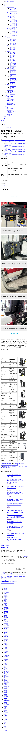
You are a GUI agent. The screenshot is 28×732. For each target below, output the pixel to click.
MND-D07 (12, 54)
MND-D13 (12, 40)
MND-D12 (12, 56)
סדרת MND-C (13, 15)
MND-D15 (12, 59)
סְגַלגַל (8, 45)
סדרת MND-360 (13, 13)
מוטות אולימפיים (10, 99)
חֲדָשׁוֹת (8, 107)
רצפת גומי (9, 102)
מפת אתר (3, 573)
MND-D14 (12, 58)
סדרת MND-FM (13, 25)
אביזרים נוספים (10, 100)
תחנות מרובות (10, 12)
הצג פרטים (9, 483)
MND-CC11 (13, 67)
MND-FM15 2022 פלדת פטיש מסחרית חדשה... (15, 487)
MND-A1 (12, 76)
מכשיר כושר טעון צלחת (22, 574)
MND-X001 (12, 82)
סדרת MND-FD (13, 21)
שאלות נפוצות (10, 108)
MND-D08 (12, 55)
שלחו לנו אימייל (4, 185)
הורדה (5, 116)
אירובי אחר (9, 75)
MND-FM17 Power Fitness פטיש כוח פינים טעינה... (15, 499)
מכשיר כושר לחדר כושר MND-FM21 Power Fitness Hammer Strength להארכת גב (12, 464)
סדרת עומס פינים (10, 16)
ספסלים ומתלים (10, 7)
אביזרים (5, 95)
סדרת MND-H (13, 35)
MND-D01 (12, 52)
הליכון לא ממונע (10, 68)
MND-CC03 (13, 63)
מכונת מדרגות (10, 90)
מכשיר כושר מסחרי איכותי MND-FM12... (14, 475)
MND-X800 (12, 94)
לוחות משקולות (10, 103)
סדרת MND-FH (13, 24)
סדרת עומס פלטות (11, 28)
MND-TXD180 (13, 80)
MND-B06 (12, 48)
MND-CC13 (13, 79)
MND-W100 (13, 43)
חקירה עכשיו (3, 552)
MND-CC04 (13, 64)
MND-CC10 (13, 66)
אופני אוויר (9, 37)
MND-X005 (12, 83)
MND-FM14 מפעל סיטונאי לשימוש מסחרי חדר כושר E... (15, 511)
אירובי (5, 36)
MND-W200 (13, 44)
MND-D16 (12, 60)
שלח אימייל (3, 580)
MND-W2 (12, 87)
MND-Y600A (13, 72)
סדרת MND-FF (13, 11)
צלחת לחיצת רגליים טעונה (6, 577)
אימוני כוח (3, 576)
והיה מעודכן (5, 546)
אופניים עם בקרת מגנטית (12, 62)
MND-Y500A (13, 70)
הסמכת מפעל (10, 110)
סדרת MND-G (13, 29)
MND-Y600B (13, 74)
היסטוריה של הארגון (11, 111)
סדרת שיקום (9, 33)
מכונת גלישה (9, 92)
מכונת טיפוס (9, 41)
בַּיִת (4, 4)
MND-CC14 (13, 39)
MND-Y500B (13, 71)
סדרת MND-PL (13, 32)
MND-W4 (12, 88)
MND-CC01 (13, 78)
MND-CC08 (13, 86)
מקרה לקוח (9, 112)
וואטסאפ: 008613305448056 (7, 583)
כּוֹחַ (4, 5)
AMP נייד (11, 573)
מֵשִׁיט (8, 84)
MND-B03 (12, 47)
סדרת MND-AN (13, 8)
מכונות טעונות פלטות (11, 576)
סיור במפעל (9, 114)
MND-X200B (13, 91)
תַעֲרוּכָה (8, 115)
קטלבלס (8, 98)
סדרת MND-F (13, 9)
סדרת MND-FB (13, 20)
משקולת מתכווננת (11, 104)
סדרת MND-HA (13, 31)
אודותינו (5, 106)
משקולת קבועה (10, 96)
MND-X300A (13, 49)
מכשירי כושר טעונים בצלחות (9, 574)
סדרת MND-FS (13, 27)
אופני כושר (9, 51)
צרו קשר (5, 118)
